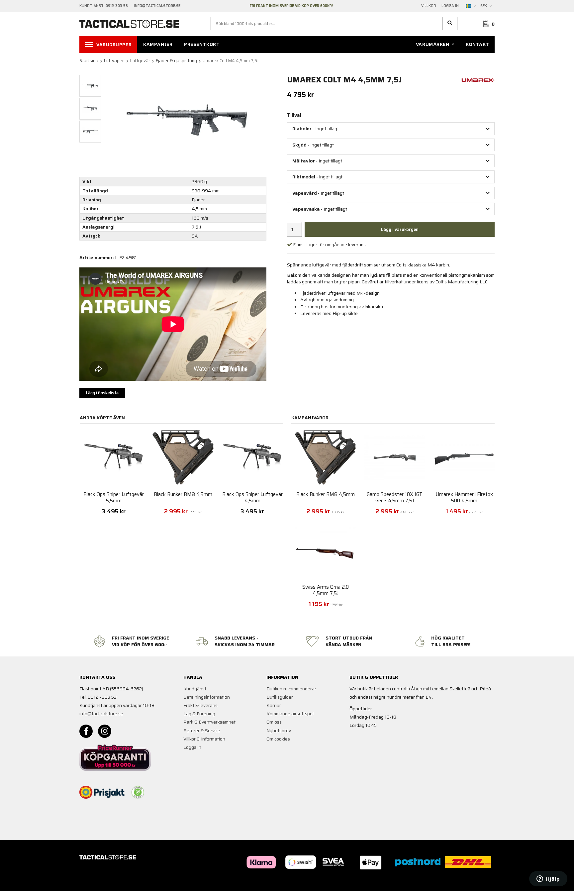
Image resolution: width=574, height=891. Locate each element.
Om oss (274, 722)
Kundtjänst (194, 688)
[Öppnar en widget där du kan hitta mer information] (548, 879)
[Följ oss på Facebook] (86, 731)
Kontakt (477, 44)
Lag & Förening (199, 713)
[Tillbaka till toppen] (485, 882)
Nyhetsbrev (278, 730)
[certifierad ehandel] (137, 792)
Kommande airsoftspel (290, 713)
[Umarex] (478, 79)
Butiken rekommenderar (291, 688)
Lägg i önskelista (102, 392)
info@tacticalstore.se (101, 713)
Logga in (450, 6)
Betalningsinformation (206, 697)
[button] (449, 23)
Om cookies (278, 738)
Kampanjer (157, 44)
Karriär (273, 705)
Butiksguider (279, 697)
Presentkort (202, 44)
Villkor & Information (204, 738)
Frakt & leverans (200, 705)
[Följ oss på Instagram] (104, 731)
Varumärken (432, 44)
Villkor (428, 6)
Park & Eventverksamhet (209, 722)
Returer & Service (201, 730)
